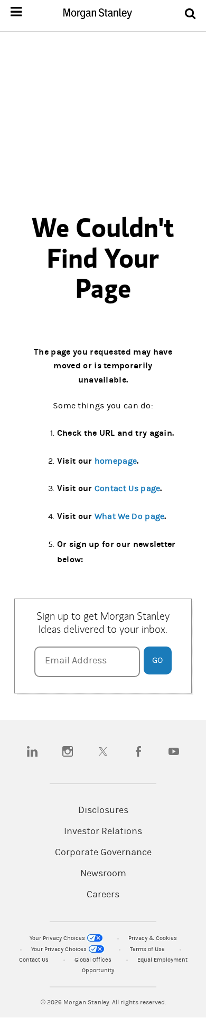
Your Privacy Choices (58, 938)
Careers (103, 894)
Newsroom (103, 873)
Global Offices (93, 959)
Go (157, 660)
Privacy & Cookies (152, 938)
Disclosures (103, 810)
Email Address (76, 660)
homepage (116, 461)
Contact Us (34, 959)
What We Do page (130, 516)
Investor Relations (103, 831)
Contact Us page (128, 488)
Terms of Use (148, 949)
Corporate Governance (103, 852)
